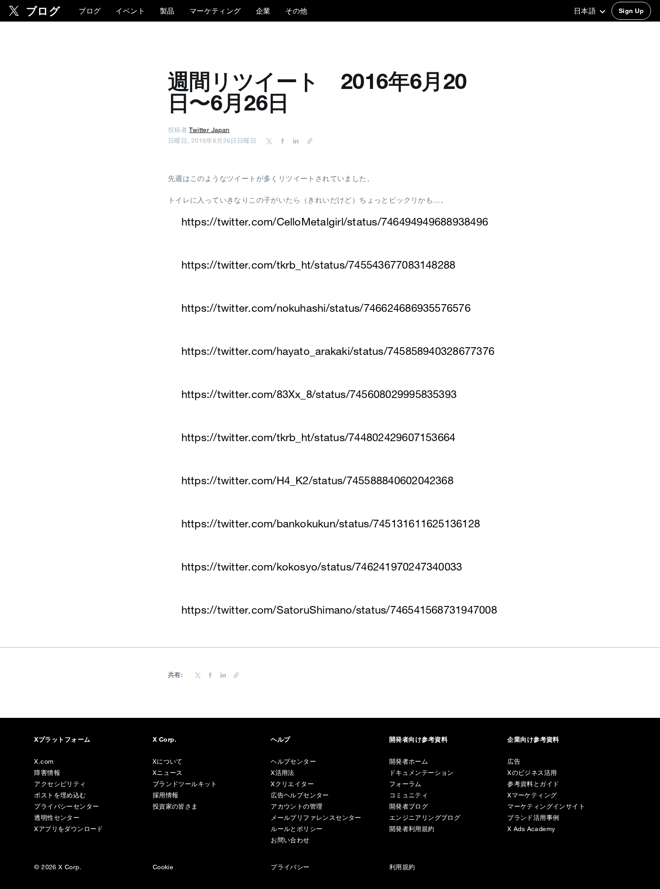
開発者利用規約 (412, 829)
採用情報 (166, 795)
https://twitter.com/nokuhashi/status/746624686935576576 (326, 307)
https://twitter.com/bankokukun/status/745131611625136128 (330, 523)
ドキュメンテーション (421, 773)
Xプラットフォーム (62, 739)
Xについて (168, 761)
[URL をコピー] (307, 140)
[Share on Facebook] (281, 141)
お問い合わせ (290, 840)
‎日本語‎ (586, 10)
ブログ (90, 10)
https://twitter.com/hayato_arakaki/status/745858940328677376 (337, 351)
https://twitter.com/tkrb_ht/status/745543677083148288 (318, 264)
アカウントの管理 (296, 806)
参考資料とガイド (533, 784)
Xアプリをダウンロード (68, 829)
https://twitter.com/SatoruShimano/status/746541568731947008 (339, 609)
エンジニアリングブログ (424, 818)
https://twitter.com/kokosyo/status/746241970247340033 (321, 566)
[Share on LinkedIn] (294, 141)
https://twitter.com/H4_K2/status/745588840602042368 (317, 480)
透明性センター (56, 818)
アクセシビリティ (60, 784)
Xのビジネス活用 (532, 773)
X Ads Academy (531, 829)
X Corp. (164, 739)
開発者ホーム (408, 761)
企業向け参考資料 (533, 739)
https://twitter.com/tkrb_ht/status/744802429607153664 (318, 437)
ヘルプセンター (293, 761)
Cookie (163, 867)
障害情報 (47, 773)
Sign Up (631, 11)
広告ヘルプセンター (300, 795)
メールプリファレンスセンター (316, 818)
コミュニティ (408, 795)
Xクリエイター (292, 784)
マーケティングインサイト (546, 806)
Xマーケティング (532, 795)
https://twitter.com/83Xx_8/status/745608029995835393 (319, 394)
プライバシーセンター (66, 806)
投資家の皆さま (175, 806)
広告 (513, 761)
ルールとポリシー (296, 829)
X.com (43, 761)
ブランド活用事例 (533, 818)
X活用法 (283, 773)
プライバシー (290, 867)
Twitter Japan (209, 130)
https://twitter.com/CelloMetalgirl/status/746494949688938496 (334, 221)
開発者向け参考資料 (418, 739)
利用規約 (402, 867)
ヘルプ (280, 739)
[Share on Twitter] (269, 141)
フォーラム (405, 784)
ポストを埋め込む (60, 795)
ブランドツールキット (185, 784)
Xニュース (168, 773)
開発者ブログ (408, 806)
